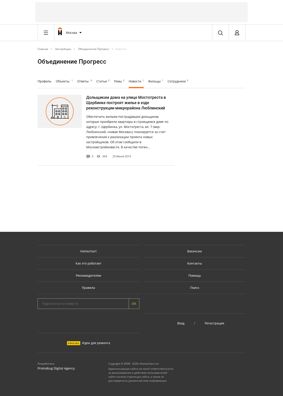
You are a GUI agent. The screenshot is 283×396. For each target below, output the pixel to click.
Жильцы (155, 81)
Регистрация (214, 323)
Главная (43, 49)
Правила (88, 288)
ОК (134, 303)
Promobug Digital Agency (56, 368)
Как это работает (88, 263)
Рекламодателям (88, 275)
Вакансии (194, 251)
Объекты (64, 81)
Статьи (102, 81)
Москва (71, 32)
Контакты (194, 263)
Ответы (84, 81)
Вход (180, 323)
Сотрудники (178, 81)
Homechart (88, 251)
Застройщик (62, 49)
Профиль (44, 81)
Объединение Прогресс (93, 49)
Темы (119, 81)
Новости (120, 49)
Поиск (194, 288)
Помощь (194, 275)
